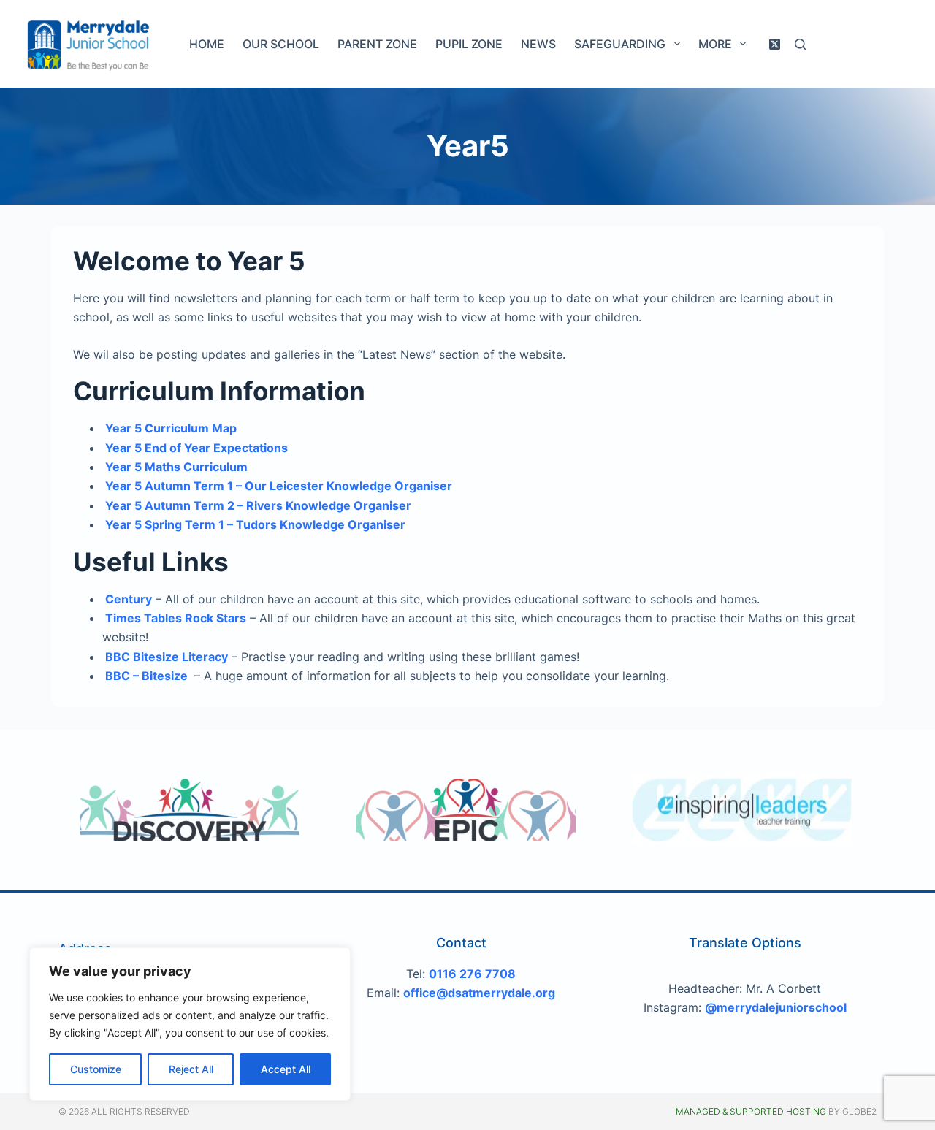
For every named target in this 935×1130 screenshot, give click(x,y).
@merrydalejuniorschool (776, 1007)
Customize (95, 1069)
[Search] (800, 44)
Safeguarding (619, 44)
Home (206, 44)
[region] (190, 1024)
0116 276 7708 (472, 973)
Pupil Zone (469, 44)
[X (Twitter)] (774, 44)
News (538, 44)
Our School (281, 44)
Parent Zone (377, 44)
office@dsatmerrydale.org (479, 992)
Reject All (191, 1069)
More (715, 44)
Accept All (285, 1069)
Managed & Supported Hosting (751, 1111)
